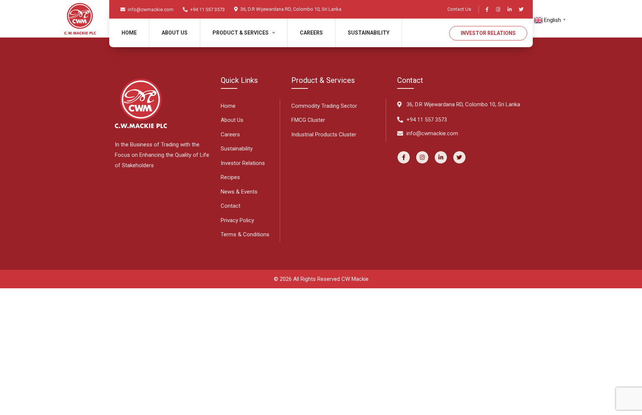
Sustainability (368, 33)
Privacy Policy (237, 220)
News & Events (239, 191)
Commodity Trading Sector (324, 106)
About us (175, 33)
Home (129, 33)
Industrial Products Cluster (323, 134)
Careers (311, 33)
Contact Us (459, 9)
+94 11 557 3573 (207, 9)
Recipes (230, 177)
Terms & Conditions (245, 234)
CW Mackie (355, 279)
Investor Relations (488, 33)
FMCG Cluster (308, 120)
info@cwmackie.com (150, 9)
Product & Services (241, 33)
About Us (232, 120)
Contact (230, 205)
